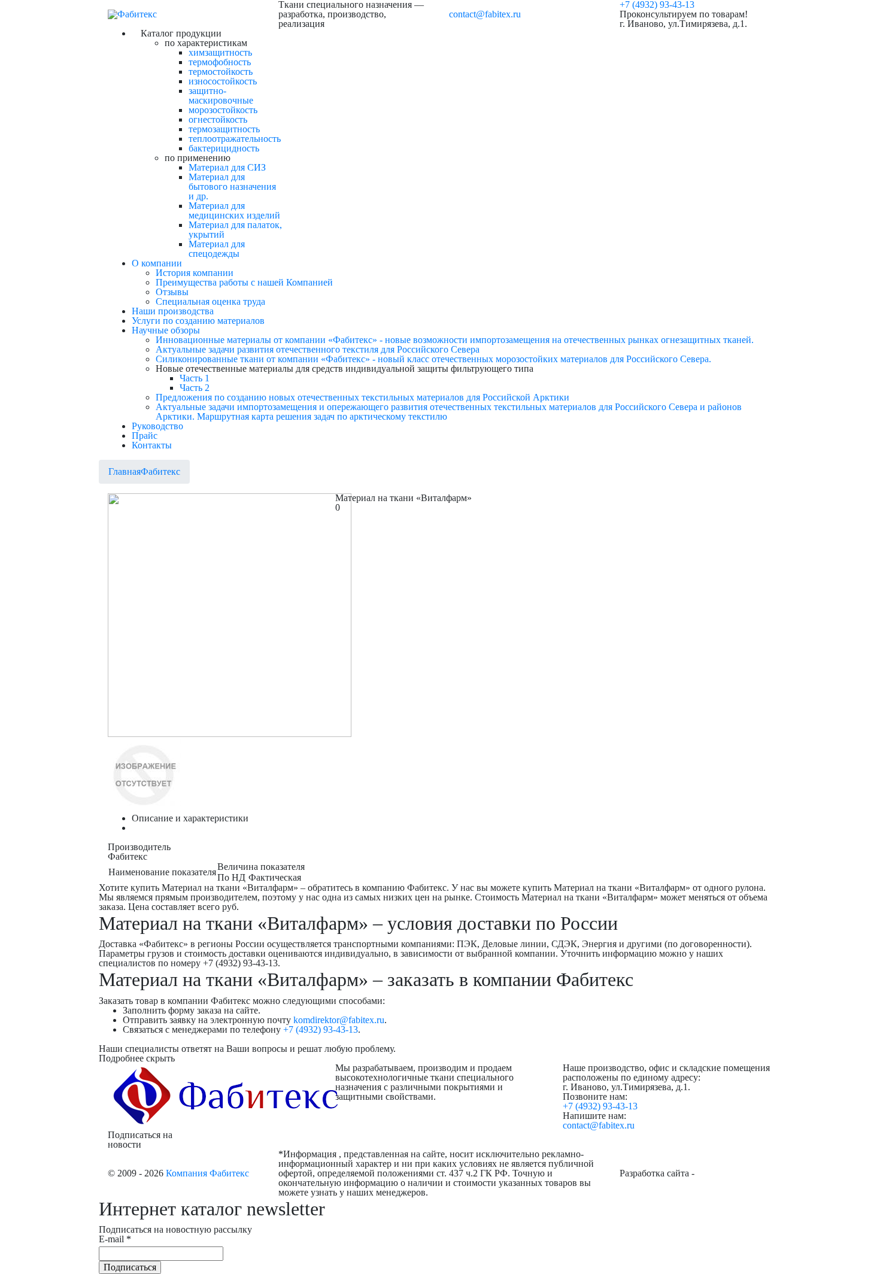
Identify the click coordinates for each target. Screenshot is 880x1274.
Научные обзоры (166, 330)
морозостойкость (223, 110)
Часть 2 (195, 388)
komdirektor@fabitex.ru (338, 1020)
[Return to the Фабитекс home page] (132, 14)
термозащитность (224, 129)
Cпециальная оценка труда (210, 301)
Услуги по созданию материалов (198, 321)
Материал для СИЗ (227, 167)
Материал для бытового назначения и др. (232, 186)
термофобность (220, 62)
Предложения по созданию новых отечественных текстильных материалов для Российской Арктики (362, 397)
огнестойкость (218, 119)
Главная (124, 471)
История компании (194, 273)
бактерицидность (224, 148)
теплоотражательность (235, 139)
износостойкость (223, 81)
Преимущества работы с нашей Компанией (244, 282)
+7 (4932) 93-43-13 (320, 1029)
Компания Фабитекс (207, 1173)
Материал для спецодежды (217, 249)
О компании (157, 263)
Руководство (157, 426)
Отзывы (172, 292)
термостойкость (221, 71)
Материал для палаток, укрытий (235, 229)
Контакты (152, 445)
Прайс (144, 435)
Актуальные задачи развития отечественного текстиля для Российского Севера (318, 349)
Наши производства (173, 311)
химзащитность (220, 52)
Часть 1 (195, 378)
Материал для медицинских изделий (234, 210)
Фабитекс (160, 471)
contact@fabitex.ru (485, 14)
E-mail (115, 1239)
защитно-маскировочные (221, 95)
